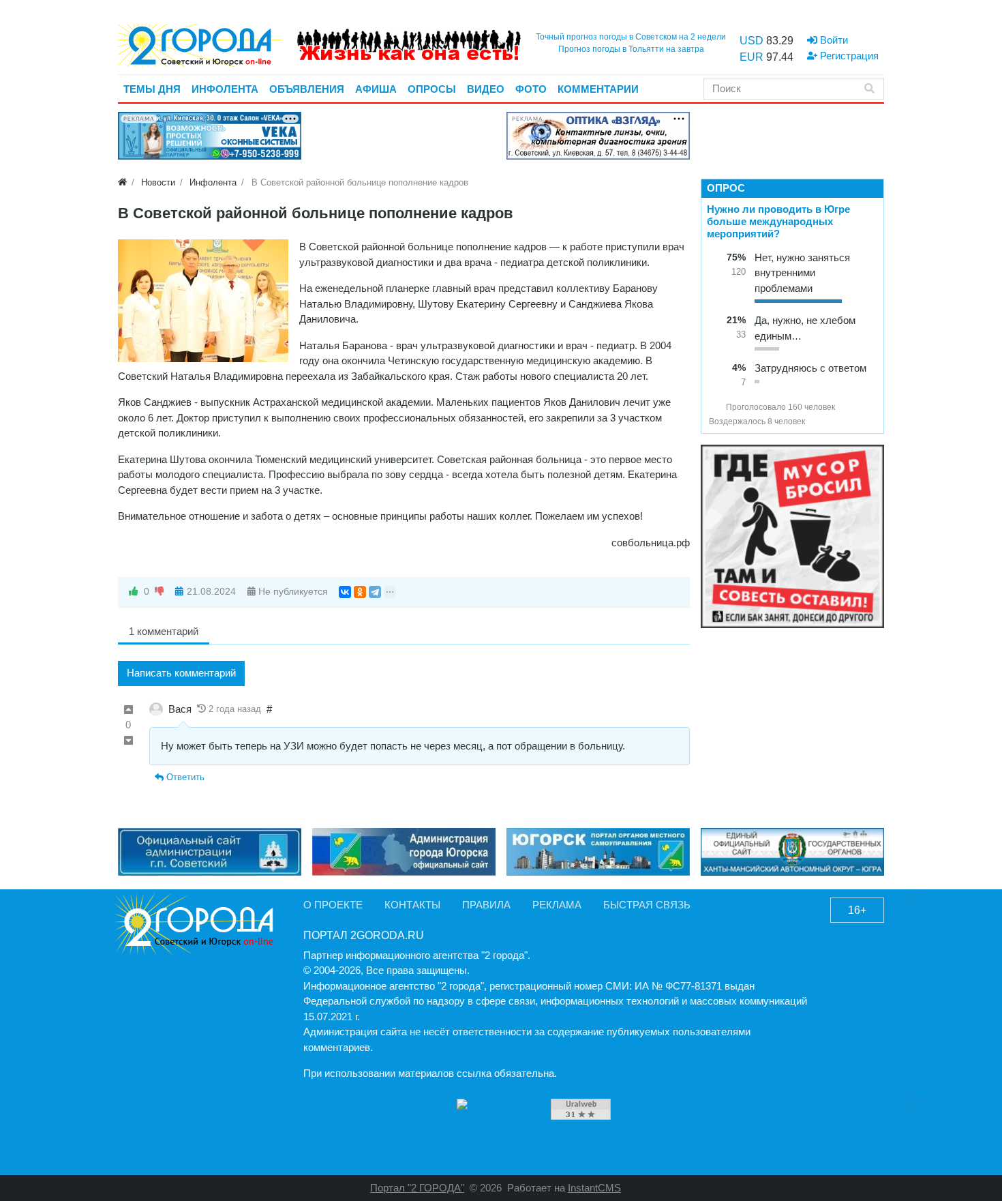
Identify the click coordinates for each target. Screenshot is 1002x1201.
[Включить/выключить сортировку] (714, 407)
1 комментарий (163, 631)
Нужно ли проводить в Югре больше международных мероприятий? (778, 221)
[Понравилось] (133, 592)
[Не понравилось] (159, 592)
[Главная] (122, 182)
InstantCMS (594, 1187)
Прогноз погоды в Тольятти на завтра (631, 49)
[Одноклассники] (360, 592)
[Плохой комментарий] (128, 741)
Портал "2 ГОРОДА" (417, 1187)
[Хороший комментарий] (128, 710)
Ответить (184, 777)
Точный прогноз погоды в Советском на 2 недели (631, 37)
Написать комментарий (181, 673)
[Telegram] (375, 592)
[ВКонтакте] (345, 592)
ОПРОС (726, 188)
